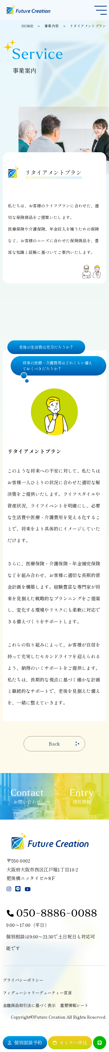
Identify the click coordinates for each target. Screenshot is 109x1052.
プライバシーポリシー (23, 980)
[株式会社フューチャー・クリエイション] (28, 13)
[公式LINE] (99, 1042)
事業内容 (51, 25)
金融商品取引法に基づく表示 (29, 1005)
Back (54, 743)
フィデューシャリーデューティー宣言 (37, 993)
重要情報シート (74, 1005)
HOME (27, 25)
